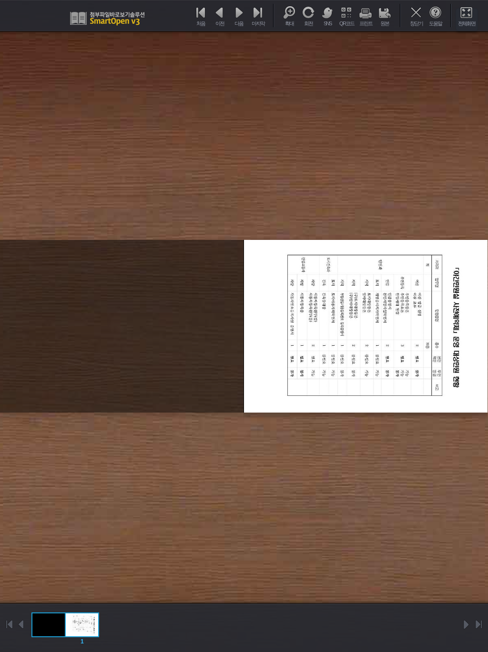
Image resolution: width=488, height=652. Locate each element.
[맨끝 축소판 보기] (478, 624)
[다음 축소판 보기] (466, 624)
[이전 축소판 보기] (21, 624)
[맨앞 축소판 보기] (9, 624)
